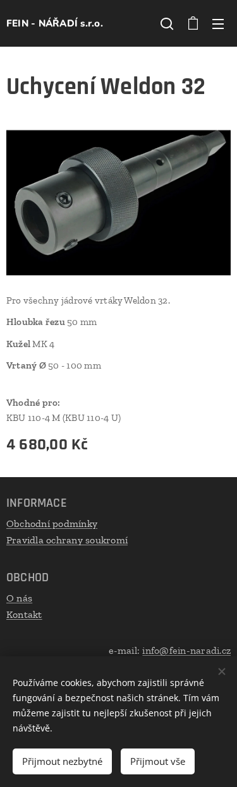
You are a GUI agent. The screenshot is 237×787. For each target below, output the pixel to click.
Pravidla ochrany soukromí (67, 540)
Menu (218, 23)
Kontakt (24, 614)
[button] (167, 23)
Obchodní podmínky (51, 524)
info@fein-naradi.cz (186, 650)
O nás (19, 598)
